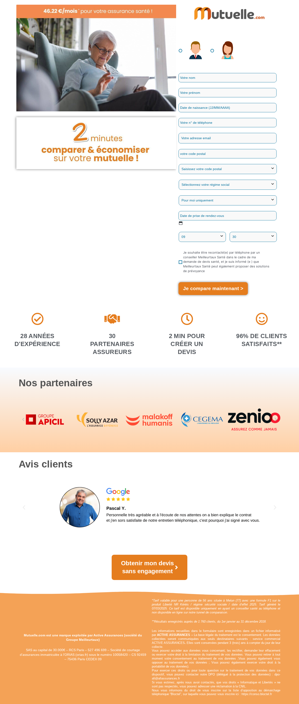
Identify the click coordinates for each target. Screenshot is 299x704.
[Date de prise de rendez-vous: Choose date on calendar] (180, 223)
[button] (23, 419)
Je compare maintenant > (213, 288)
